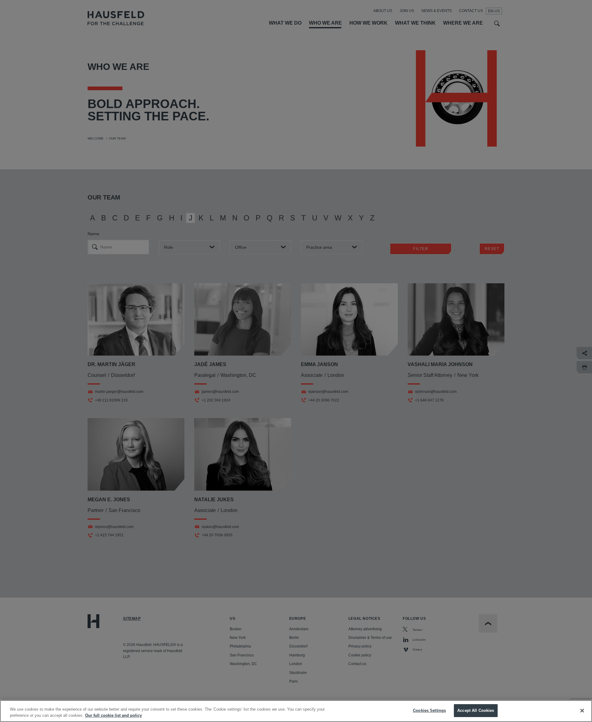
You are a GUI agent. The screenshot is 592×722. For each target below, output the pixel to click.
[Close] (582, 710)
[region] (296, 711)
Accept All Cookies (475, 710)
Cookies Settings (429, 710)
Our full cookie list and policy (113, 715)
